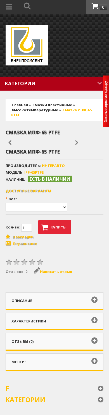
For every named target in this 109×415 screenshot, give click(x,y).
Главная (20, 104)
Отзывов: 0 (16, 271)
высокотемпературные (35, 109)
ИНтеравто (53, 165)
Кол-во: (13, 227)
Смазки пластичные (52, 104)
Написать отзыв (56, 271)
